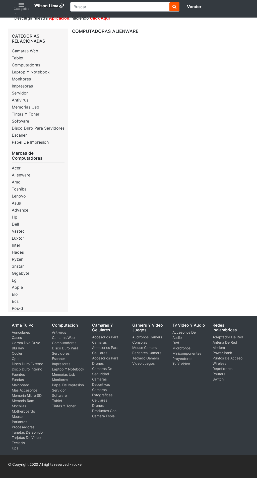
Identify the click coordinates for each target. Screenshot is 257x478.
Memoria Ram (23, 401)
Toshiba (19, 189)
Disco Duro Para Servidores (38, 128)
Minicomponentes (186, 353)
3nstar (18, 266)
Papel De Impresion (30, 142)
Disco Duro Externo (27, 364)
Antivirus (20, 100)
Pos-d (17, 308)
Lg (14, 280)
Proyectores (182, 358)
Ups (15, 448)
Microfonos (181, 348)
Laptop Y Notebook (31, 71)
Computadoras (26, 64)
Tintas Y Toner (25, 114)
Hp (14, 217)
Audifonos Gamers (147, 337)
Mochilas (19, 406)
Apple (17, 287)
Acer (16, 167)
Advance (20, 210)
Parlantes (19, 422)
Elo (15, 294)
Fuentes (18, 374)
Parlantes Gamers (146, 353)
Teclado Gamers (145, 358)
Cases (17, 337)
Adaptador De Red (228, 337)
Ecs (15, 301)
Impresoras (22, 85)
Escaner (19, 135)
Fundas (18, 379)
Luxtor (18, 238)
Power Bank (222, 353)
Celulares (99, 400)
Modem (219, 347)
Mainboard (20, 385)
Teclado (18, 443)
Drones (98, 405)
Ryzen (17, 259)
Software (20, 121)
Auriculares (21, 332)
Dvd (175, 343)
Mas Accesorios (24, 390)
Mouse (17, 416)
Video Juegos (143, 363)
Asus (16, 203)
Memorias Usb (25, 107)
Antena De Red (225, 342)
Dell (15, 224)
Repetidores (222, 368)
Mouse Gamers (144, 347)
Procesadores (23, 427)
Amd (16, 181)
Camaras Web (25, 50)
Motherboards (23, 411)
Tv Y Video (181, 364)
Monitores (21, 78)
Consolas (139, 342)
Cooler (17, 353)
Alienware (21, 174)
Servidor (20, 92)
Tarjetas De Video (26, 437)
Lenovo (19, 196)
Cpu (15, 358)
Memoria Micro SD (27, 395)
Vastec (18, 231)
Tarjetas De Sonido (27, 432)
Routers (219, 374)
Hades (18, 252)
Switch (218, 379)
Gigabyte (20, 273)
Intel (16, 245)
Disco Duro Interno (27, 369)
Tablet (18, 57)
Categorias (21, 9)
